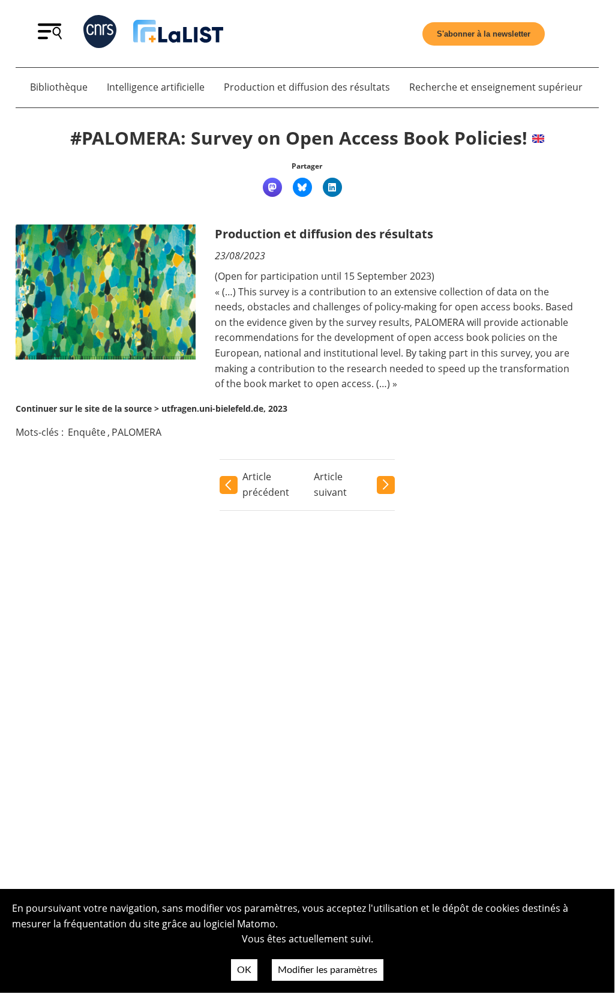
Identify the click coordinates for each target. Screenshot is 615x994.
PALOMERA (136, 432)
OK (244, 970)
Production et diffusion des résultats (307, 87)
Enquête (87, 432)
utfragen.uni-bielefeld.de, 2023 (224, 408)
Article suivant (330, 484)
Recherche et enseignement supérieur (496, 87)
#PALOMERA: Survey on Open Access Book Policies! (298, 137)
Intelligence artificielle (156, 87)
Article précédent (265, 484)
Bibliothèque (59, 87)
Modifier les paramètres (327, 970)
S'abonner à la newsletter (483, 33)
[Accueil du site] (178, 33)
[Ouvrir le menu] (50, 36)
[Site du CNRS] (99, 34)
